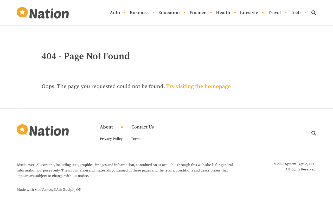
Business (139, 13)
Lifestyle (249, 13)
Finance (197, 13)
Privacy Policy (111, 139)
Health (223, 13)
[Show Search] (313, 12)
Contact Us (142, 127)
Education (169, 13)
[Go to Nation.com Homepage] (43, 13)
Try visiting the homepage (198, 86)
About (106, 127)
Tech (296, 13)
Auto (115, 13)
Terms (136, 139)
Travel (274, 13)
